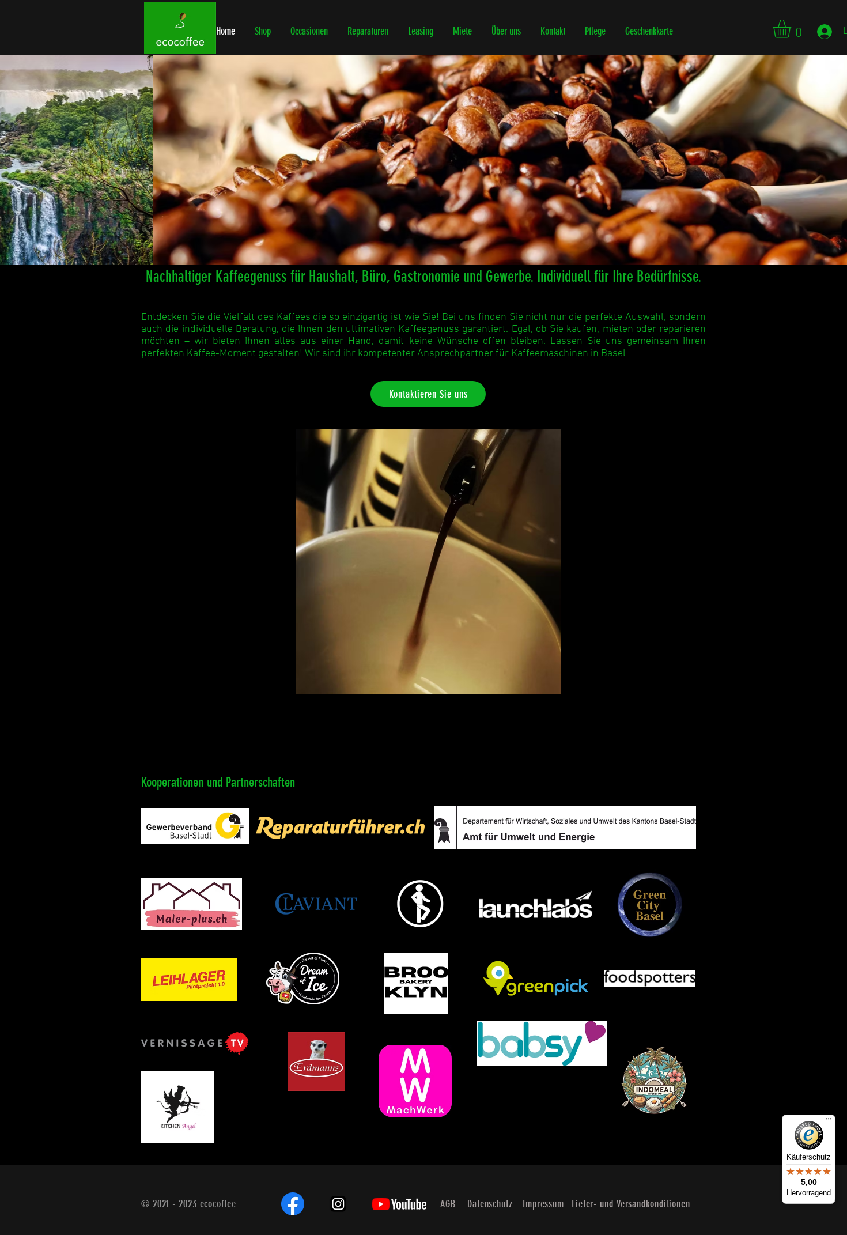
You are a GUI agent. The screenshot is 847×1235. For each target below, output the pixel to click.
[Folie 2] (423, 235)
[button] (792, 29)
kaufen (581, 329)
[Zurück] (63, 160)
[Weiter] (784, 160)
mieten (618, 329)
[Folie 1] (413, 235)
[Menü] (828, 1121)
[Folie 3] (434, 235)
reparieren (682, 329)
